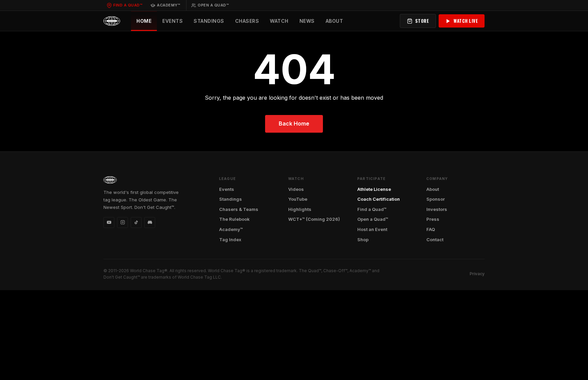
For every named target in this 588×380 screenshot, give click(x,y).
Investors (436, 209)
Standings (209, 21)
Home (143, 21)
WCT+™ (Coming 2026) (314, 219)
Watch (279, 21)
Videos (296, 189)
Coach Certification (378, 199)
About (334, 21)
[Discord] (149, 222)
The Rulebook (234, 219)
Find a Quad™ (127, 5)
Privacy (477, 273)
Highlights (299, 209)
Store (422, 20)
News (307, 21)
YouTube (297, 199)
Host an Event (372, 229)
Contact (434, 239)
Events (172, 21)
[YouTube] (108, 222)
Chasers (247, 21)
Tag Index (230, 239)
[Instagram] (122, 222)
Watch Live (466, 20)
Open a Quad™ (213, 5)
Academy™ (168, 5)
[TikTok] (136, 222)
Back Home (294, 123)
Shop (363, 239)
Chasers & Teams (238, 209)
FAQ (430, 229)
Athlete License (374, 189)
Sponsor (435, 199)
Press (432, 219)
